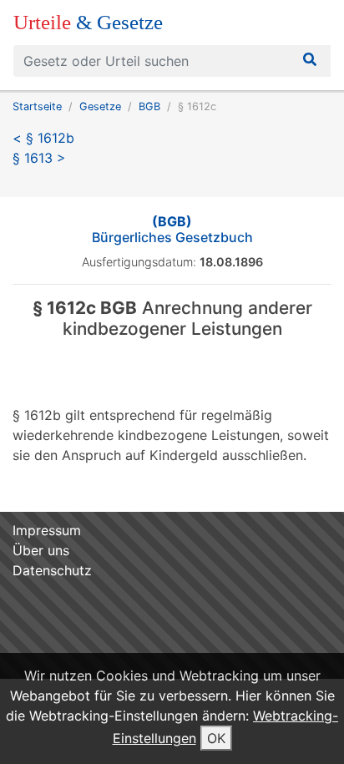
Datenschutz (52, 570)
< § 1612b (43, 137)
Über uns (41, 550)
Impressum (47, 530)
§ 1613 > (39, 157)
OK (216, 738)
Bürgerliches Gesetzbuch (172, 229)
